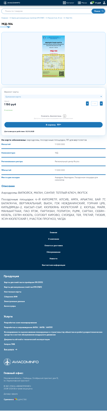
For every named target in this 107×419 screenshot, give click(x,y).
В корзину (51, 125)
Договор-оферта (11, 394)
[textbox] (53, 97)
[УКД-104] (53, 56)
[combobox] (53, 96)
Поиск (97, 11)
